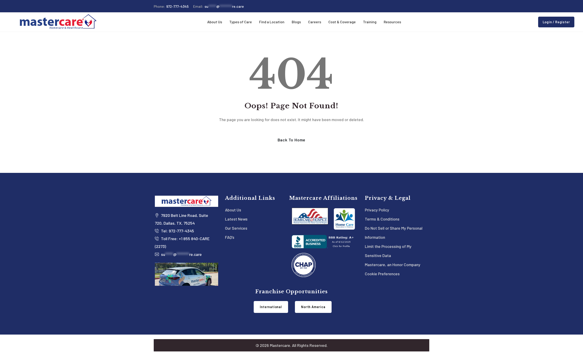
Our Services (236, 228)
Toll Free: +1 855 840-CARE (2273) (182, 242)
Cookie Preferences (382, 273)
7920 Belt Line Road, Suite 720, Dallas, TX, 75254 (181, 219)
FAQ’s (229, 237)
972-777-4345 (171, 6)
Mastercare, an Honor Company (392, 264)
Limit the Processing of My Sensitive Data (388, 251)
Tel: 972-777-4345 (177, 230)
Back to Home (292, 139)
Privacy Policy (377, 209)
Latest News (236, 218)
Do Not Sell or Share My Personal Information (393, 233)
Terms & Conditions (382, 218)
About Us (233, 209)
